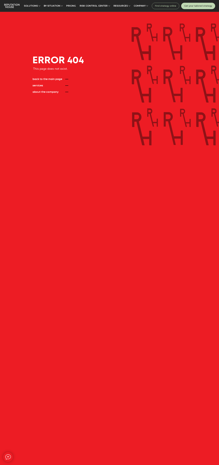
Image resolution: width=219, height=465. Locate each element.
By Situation (52, 5)
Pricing (71, 5)
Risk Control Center (94, 5)
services (38, 85)
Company (140, 5)
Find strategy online (165, 5)
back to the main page (47, 79)
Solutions (31, 5)
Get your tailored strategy (198, 5)
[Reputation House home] (12, 5)
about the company (46, 92)
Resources (121, 5)
